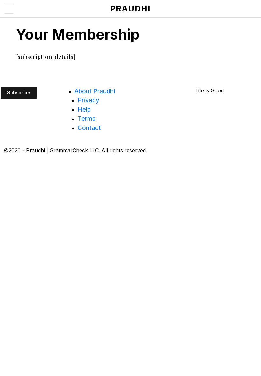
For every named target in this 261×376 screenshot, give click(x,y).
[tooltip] (7, 166)
